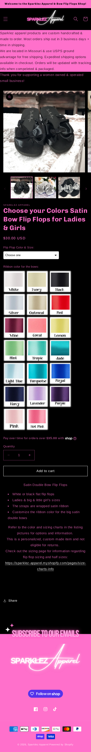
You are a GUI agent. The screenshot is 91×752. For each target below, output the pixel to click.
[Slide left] (5, 189)
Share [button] (12, 600)
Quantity (9, 446)
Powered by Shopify (61, 744)
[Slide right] (86, 189)
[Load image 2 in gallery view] (45, 187)
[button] (5, 19)
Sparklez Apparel (38, 744)
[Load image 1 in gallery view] (21, 187)
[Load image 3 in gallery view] (69, 187)
